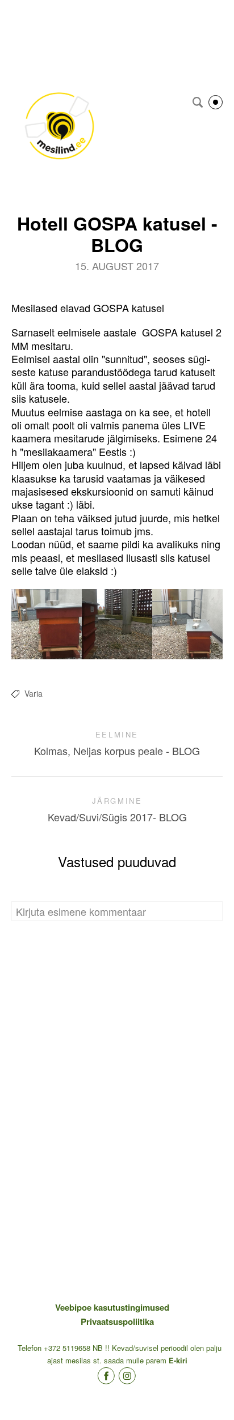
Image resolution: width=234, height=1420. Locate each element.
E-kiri (178, 1360)
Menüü (215, 102)
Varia (33, 693)
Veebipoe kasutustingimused (112, 1307)
